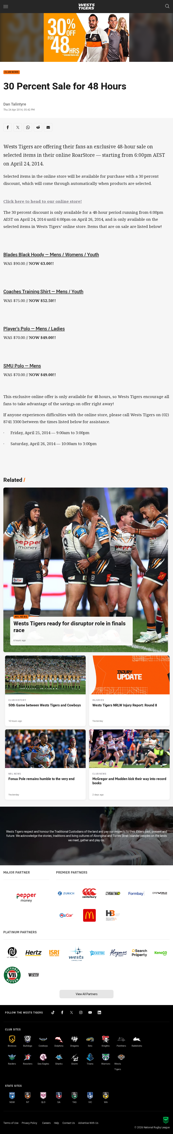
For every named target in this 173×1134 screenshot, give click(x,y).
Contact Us (68, 1123)
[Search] (167, 6)
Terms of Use (10, 1123)
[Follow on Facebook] (62, 1012)
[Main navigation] (5, 6)
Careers (46, 1123)
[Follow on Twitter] (71, 1012)
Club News (12, 72)
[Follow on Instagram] (80, 1012)
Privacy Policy (29, 1123)
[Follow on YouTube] (90, 1012)
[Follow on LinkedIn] (99, 1012)
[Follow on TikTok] (53, 1012)
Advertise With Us (88, 1123)
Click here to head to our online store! (42, 201)
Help (56, 1123)
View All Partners (86, 994)
